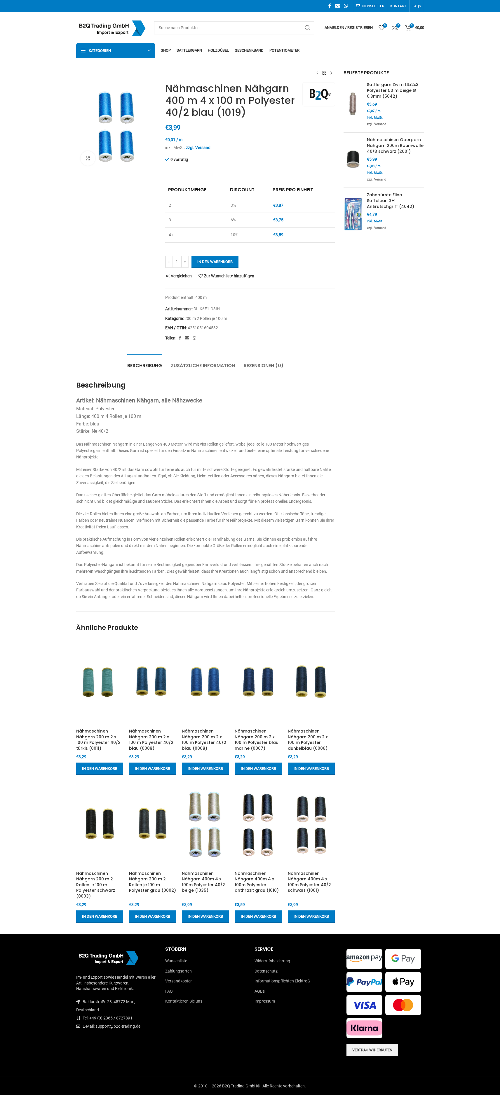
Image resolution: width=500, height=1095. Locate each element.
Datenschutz (266, 971)
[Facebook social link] (329, 5)
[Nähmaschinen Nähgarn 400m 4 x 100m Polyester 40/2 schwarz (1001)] (311, 824)
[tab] (144, 363)
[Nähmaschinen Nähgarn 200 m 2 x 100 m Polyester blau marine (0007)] (258, 682)
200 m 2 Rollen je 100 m (205, 318)
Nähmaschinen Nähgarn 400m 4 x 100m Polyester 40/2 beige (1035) (203, 881)
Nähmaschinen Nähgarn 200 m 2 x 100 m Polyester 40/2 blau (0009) (151, 739)
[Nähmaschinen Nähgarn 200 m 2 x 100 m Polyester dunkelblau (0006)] (311, 682)
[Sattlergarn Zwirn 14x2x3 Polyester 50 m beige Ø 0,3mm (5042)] (353, 105)
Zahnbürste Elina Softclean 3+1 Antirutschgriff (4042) (390, 200)
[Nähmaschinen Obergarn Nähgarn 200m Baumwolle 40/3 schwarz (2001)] (353, 160)
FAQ (169, 991)
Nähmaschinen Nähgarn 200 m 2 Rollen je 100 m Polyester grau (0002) (152, 881)
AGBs (260, 991)
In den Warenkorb (215, 262)
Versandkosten (179, 981)
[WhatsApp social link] (346, 5)
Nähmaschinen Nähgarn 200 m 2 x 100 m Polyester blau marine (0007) (256, 739)
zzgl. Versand (198, 147)
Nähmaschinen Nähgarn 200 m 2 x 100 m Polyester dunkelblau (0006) (308, 739)
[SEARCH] (307, 27)
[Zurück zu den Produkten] (324, 73)
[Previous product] (317, 73)
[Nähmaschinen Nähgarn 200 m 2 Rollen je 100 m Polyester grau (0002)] (152, 824)
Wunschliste (176, 961)
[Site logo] (112, 27)
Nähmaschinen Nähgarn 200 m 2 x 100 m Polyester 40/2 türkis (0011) (98, 739)
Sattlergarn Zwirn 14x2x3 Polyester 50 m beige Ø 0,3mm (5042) (393, 90)
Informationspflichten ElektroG (282, 981)
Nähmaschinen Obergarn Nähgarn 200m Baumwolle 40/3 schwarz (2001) (395, 145)
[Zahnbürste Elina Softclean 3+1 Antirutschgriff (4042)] (353, 214)
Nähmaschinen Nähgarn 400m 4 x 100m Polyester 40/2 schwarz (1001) (309, 881)
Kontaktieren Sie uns (183, 1001)
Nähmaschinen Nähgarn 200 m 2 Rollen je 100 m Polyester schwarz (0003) (95, 884)
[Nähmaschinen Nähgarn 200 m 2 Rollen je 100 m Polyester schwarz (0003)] (99, 824)
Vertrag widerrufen (372, 1050)
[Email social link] (337, 5)
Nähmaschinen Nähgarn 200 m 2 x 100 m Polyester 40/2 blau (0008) (204, 739)
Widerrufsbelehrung (272, 961)
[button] (99, 769)
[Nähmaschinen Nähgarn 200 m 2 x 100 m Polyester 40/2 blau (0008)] (205, 682)
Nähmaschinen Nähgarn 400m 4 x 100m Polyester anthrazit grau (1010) (257, 881)
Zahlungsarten (178, 971)
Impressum (265, 1001)
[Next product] (331, 73)
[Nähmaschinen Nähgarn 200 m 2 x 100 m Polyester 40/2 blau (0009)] (152, 682)
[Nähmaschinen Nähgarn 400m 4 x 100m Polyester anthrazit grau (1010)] (258, 824)
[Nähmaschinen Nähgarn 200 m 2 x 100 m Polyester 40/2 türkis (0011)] (99, 682)
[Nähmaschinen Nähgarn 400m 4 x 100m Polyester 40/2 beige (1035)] (205, 824)
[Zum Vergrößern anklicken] (88, 158)
